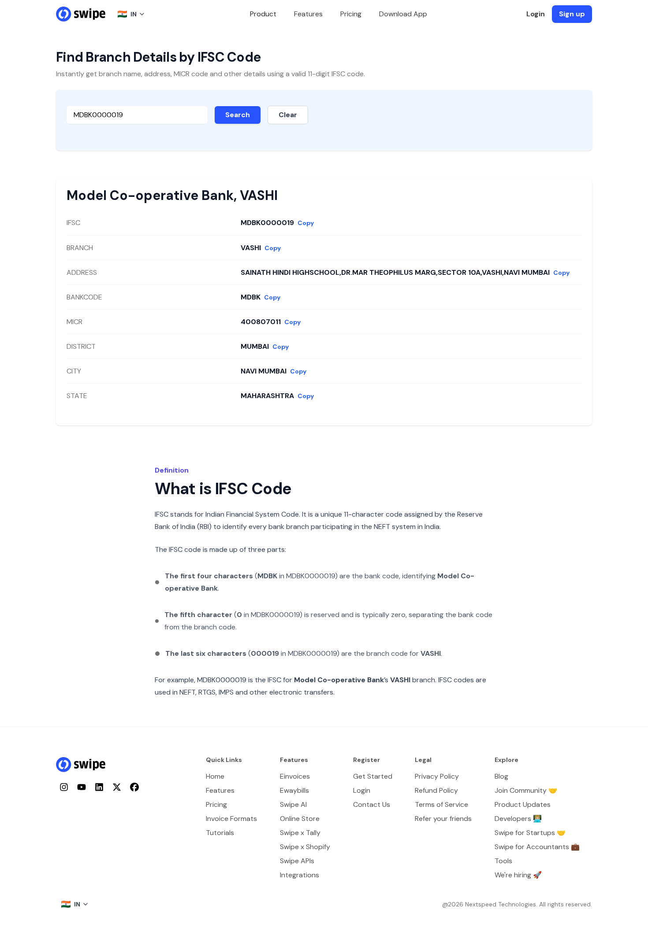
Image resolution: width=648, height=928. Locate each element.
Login (535, 13)
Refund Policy (436, 790)
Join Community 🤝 (526, 790)
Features (308, 13)
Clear (288, 114)
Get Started (372, 776)
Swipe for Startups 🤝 (530, 832)
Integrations (299, 875)
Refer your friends (443, 818)
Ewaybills (294, 790)
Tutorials (220, 832)
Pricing (350, 13)
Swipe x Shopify (305, 846)
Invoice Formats (231, 818)
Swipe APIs (297, 860)
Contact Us (371, 804)
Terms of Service (441, 804)
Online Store (300, 818)
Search (237, 114)
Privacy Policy (437, 776)
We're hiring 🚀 (518, 875)
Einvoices (295, 776)
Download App (403, 13)
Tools (503, 860)
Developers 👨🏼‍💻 (518, 818)
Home (215, 776)
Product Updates (523, 804)
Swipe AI (293, 804)
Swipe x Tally (300, 832)
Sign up (572, 13)
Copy (306, 223)
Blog (501, 776)
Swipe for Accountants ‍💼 (537, 846)
